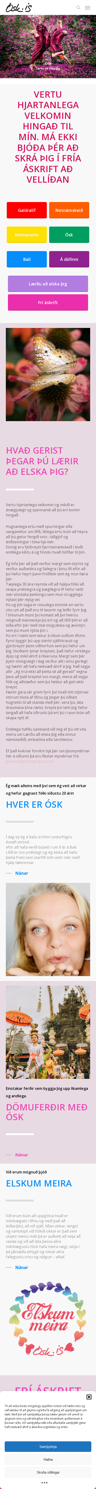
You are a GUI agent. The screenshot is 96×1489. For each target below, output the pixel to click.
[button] (89, 1397)
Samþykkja (48, 1447)
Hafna (48, 1459)
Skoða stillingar (48, 1472)
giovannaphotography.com (29, 761)
